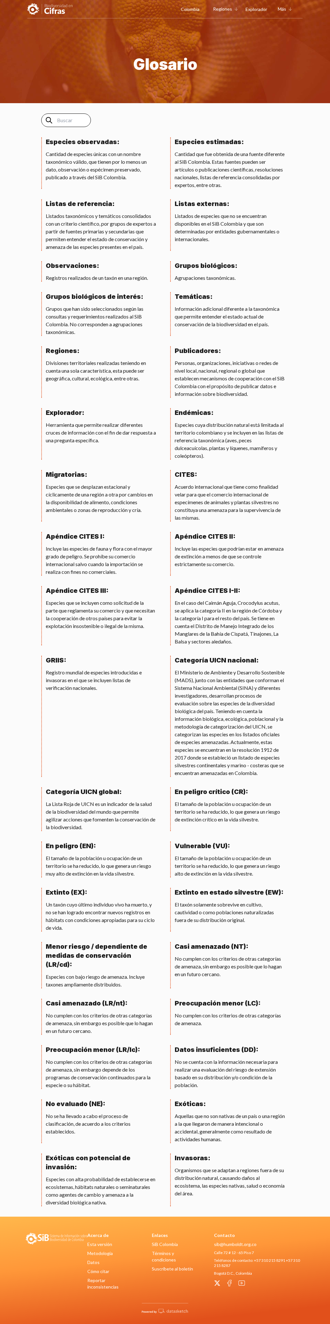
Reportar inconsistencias (103, 1284)
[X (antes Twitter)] (217, 1283)
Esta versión (99, 1244)
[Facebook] (229, 1283)
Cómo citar (98, 1271)
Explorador (256, 9)
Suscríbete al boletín (172, 1268)
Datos (93, 1262)
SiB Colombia (165, 1244)
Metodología (100, 1253)
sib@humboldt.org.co (235, 1244)
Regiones (222, 9)
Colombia (190, 9)
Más (282, 9)
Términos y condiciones (164, 1256)
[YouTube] (241, 1283)
